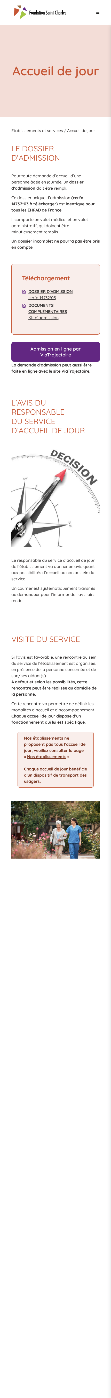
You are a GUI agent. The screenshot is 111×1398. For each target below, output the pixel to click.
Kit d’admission (47, 311)
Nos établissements (46, 756)
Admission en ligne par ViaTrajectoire (55, 352)
